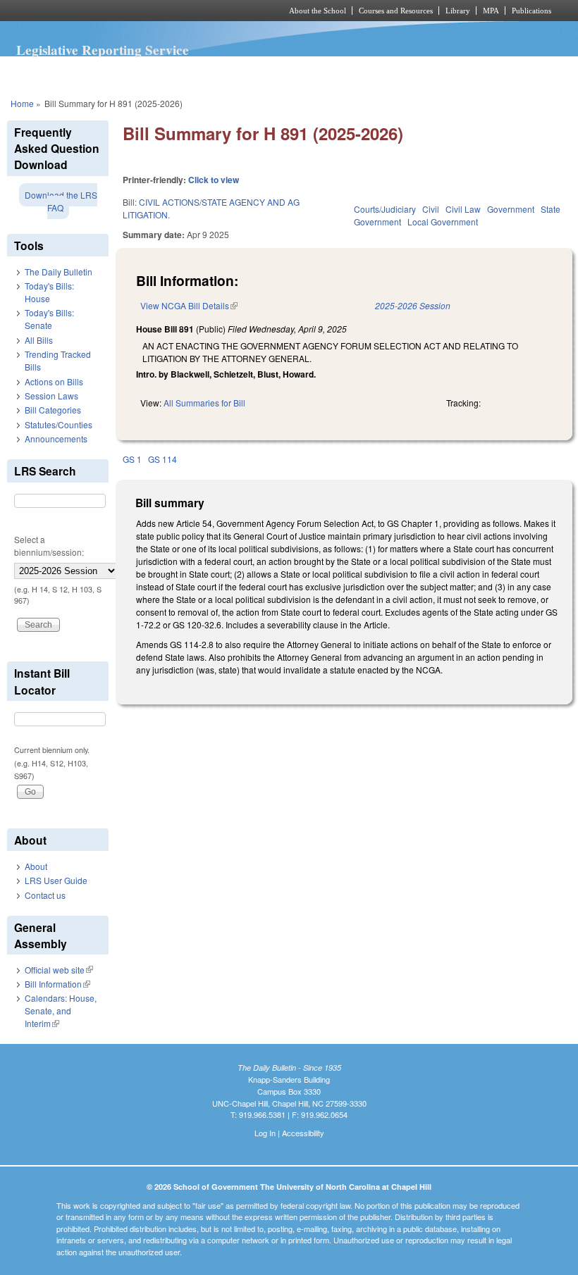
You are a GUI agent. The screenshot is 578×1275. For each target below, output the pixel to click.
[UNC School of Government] (127, 10)
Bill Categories (53, 410)
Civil (430, 209)
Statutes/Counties (58, 424)
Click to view (213, 179)
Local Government (442, 222)
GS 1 (132, 459)
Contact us (45, 895)
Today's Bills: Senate (49, 318)
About (36, 866)
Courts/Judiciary (385, 209)
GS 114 (162, 459)
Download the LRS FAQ (61, 201)
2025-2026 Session (412, 305)
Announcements (56, 438)
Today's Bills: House (49, 292)
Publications (531, 10)
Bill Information (57, 984)
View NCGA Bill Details (189, 305)
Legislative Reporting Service (102, 50)
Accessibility (303, 1132)
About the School (317, 10)
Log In (265, 1132)
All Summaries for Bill (204, 403)
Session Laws (51, 396)
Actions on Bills (54, 381)
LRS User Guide (56, 880)
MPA (491, 10)
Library (457, 10)
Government (510, 209)
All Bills (39, 340)
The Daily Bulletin (58, 272)
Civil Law (463, 209)
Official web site (59, 970)
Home (22, 103)
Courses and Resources (396, 10)
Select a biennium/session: (49, 545)
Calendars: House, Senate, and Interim (61, 1010)
